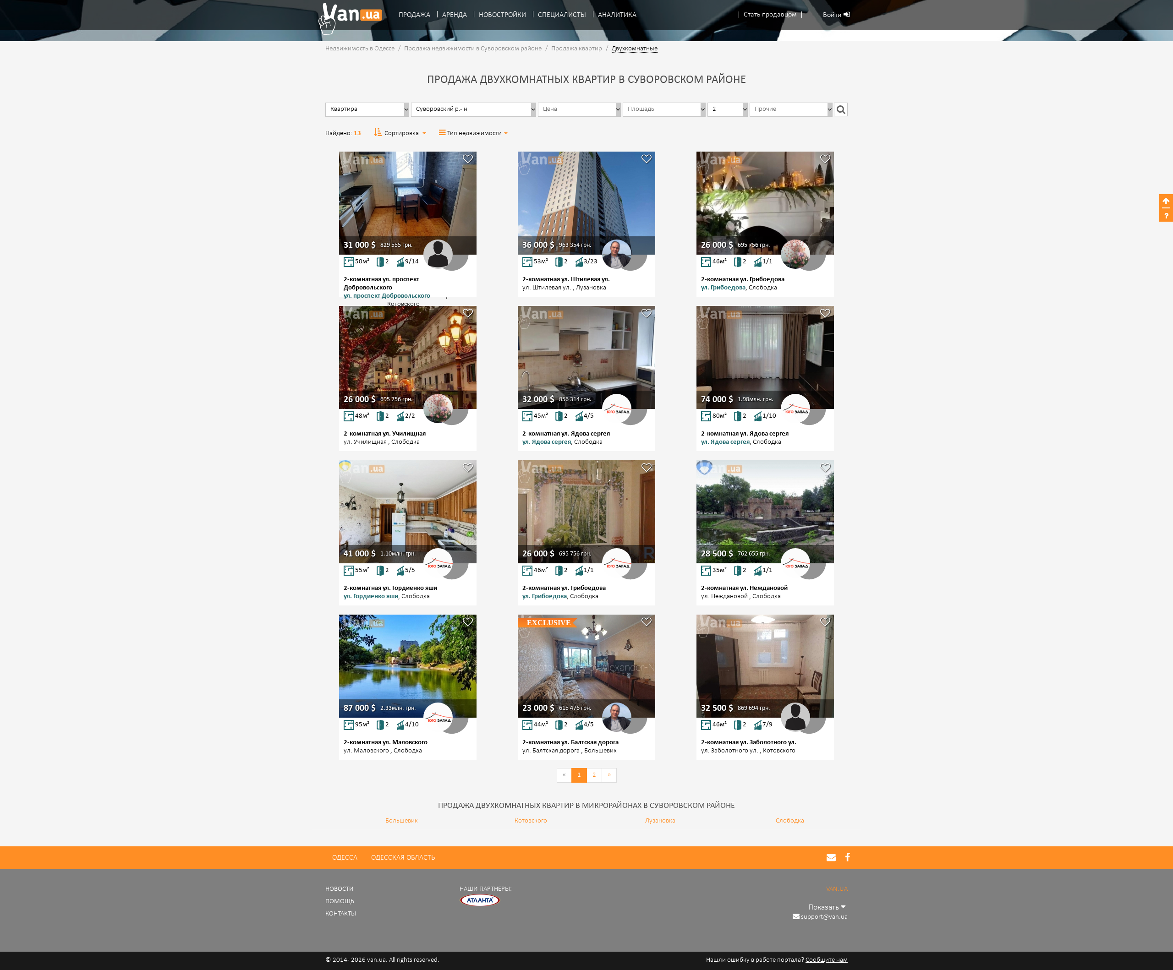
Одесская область (403, 857)
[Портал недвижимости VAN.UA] (346, 19)
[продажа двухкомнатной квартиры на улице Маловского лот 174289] (408, 666)
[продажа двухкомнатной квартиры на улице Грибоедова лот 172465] (765, 203)
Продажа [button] (414, 15)
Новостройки (502, 15)
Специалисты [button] (562, 15)
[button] (770, 15)
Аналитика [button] (617, 15)
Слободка (790, 820)
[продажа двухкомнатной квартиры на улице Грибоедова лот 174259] (586, 511)
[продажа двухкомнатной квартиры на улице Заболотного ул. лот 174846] (765, 666)
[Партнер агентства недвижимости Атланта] (480, 900)
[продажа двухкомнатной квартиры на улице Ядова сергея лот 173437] (586, 357)
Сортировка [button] (402, 133)
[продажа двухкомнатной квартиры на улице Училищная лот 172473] (408, 357)
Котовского (531, 820)
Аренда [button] (454, 15)
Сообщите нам (827, 960)
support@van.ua (824, 917)
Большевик (401, 820)
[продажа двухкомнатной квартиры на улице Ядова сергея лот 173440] (765, 357)
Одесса (344, 857)
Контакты (340, 913)
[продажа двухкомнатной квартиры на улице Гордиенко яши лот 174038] (408, 511)
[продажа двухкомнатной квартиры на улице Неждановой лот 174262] (765, 511)
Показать (824, 907)
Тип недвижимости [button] (474, 133)
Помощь (339, 901)
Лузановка (660, 820)
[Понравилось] (468, 160)
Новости (339, 889)
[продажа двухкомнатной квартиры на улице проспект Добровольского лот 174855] (408, 203)
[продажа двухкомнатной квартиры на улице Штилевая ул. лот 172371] (586, 203)
